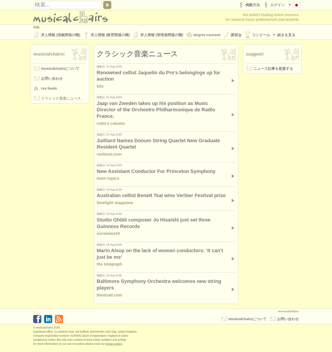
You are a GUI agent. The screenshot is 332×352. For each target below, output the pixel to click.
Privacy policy (113, 343)
